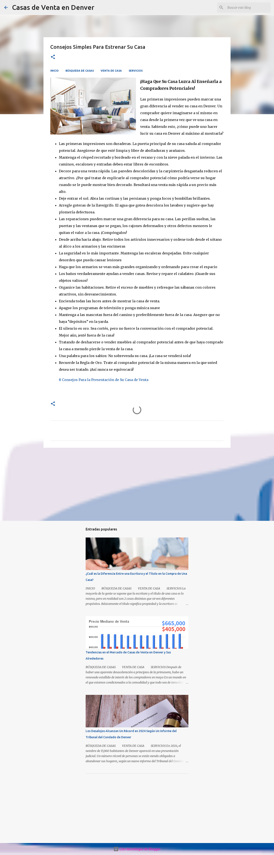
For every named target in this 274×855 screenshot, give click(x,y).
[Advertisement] (137, 484)
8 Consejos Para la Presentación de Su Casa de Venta (103, 380)
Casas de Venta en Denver (53, 7)
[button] (52, 57)
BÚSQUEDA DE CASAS (80, 70)
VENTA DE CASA (111, 70)
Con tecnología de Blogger (140, 849)
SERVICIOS (136, 70)
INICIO (54, 70)
